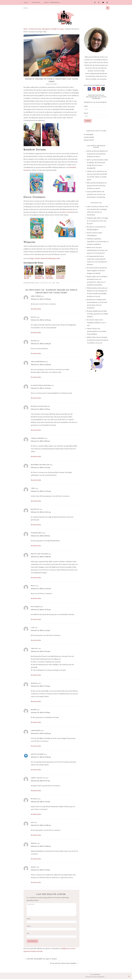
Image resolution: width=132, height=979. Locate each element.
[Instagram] (94, 89)
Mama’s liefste (89, 140)
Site (28, 933)
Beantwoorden (36, 309)
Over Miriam (35, 2)
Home (26, 29)
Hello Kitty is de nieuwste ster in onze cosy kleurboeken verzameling (96, 194)
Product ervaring (35, 29)
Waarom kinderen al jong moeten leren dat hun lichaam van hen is (97, 153)
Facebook (96, 2)
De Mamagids (88, 134)
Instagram (100, 2)
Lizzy (89, 191)
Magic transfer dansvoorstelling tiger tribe (45, 258)
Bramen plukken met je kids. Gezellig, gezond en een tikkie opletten (97, 314)
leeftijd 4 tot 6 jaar (57, 29)
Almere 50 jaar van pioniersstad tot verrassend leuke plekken (96, 331)
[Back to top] (129, 976)
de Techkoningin (99, 976)
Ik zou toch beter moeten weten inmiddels (63, 963)
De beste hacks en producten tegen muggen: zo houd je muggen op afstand (97, 270)
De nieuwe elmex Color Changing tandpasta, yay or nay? (96, 322)
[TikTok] (103, 89)
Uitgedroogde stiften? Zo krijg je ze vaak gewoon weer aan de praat (97, 220)
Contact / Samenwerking (52, 2)
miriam (37, 282)
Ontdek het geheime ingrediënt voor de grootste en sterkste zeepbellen (97, 241)
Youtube (104, 2)
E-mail (29, 926)
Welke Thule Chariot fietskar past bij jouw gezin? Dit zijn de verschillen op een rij (97, 340)
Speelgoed (46, 29)
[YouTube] (98, 89)
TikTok (108, 2)
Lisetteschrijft (89, 137)
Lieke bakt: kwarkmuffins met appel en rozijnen (42, 959)
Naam (29, 918)
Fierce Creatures (68, 212)
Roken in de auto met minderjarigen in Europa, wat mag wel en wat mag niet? (97, 250)
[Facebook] (89, 89)
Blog (25, 2)
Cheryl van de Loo (38, 778)
